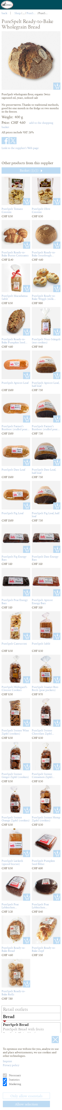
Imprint (7, 1061)
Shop (17, 13)
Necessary (14, 1075)
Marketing (14, 1084)
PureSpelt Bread (32, 13)
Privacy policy (11, 1065)
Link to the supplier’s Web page (20, 148)
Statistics (14, 1079)
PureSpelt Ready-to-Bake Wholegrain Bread (43, 13)
